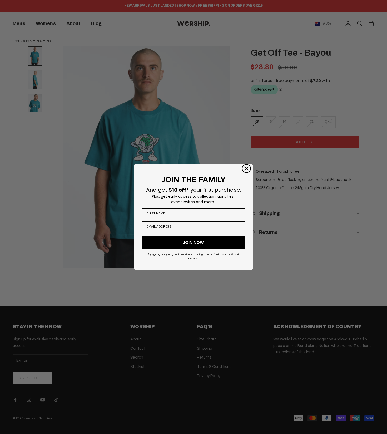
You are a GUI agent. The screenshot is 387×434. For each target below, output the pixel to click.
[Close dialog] (246, 168)
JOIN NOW (193, 242)
